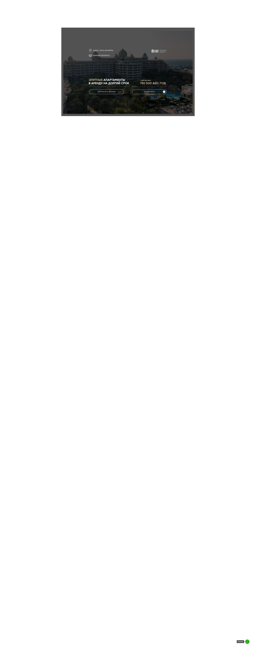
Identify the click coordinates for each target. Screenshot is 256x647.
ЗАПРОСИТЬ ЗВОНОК (107, 92)
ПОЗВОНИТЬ (149, 92)
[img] (164, 91)
